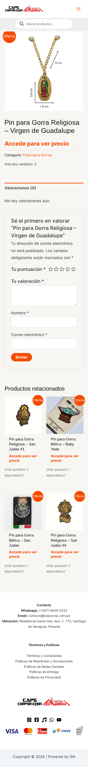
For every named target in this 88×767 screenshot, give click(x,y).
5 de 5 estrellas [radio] (73, 269)
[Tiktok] (44, 719)
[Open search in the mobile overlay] (44, 24)
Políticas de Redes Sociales (44, 666)
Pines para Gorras (37, 155)
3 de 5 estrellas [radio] (62, 269)
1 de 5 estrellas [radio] (50, 269)
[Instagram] (29, 719)
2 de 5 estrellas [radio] (56, 269)
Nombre (20, 313)
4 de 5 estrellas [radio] (67, 269)
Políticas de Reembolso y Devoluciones (44, 661)
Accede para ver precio (37, 143)
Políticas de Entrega (44, 672)
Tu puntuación (28, 269)
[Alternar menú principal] (78, 9)
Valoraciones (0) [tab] (20, 188)
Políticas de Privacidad (44, 677)
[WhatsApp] (51, 719)
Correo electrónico (29, 334)
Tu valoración (27, 281)
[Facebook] (36, 719)
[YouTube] (59, 719)
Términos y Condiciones (44, 656)
